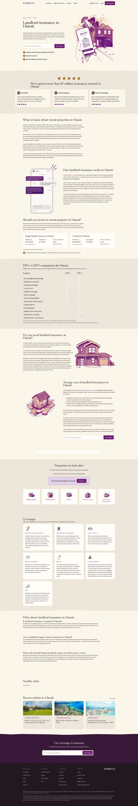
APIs (42, 781)
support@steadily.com (83, 784)
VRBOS (68, 474)
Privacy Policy (63, 784)
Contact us (81, 481)
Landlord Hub (27, 775)
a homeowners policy (97, 177)
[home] (28, 3)
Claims (75, 3)
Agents (43, 775)
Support (69, 3)
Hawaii (35, 17)
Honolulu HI (26, 685)
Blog (24, 778)
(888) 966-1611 (94, 3)
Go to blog (112, 698)
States (29, 17)
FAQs (24, 781)
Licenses (61, 775)
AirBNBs (62, 474)
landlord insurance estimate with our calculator (68, 252)
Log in (79, 772)
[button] (49, 3)
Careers (61, 772)
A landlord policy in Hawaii (70, 175)
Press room (62, 781)
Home (24, 17)
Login (102, 3)
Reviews (25, 784)
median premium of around (89, 390)
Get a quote (109, 3)
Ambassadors (45, 778)
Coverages (26, 772)
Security (61, 778)
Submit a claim (81, 775)
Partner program (45, 772)
